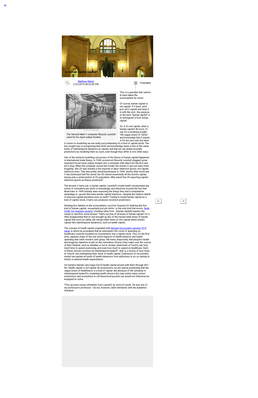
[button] (5, 6)
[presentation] (158, 201)
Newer (164, 201)
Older (178, 201)
